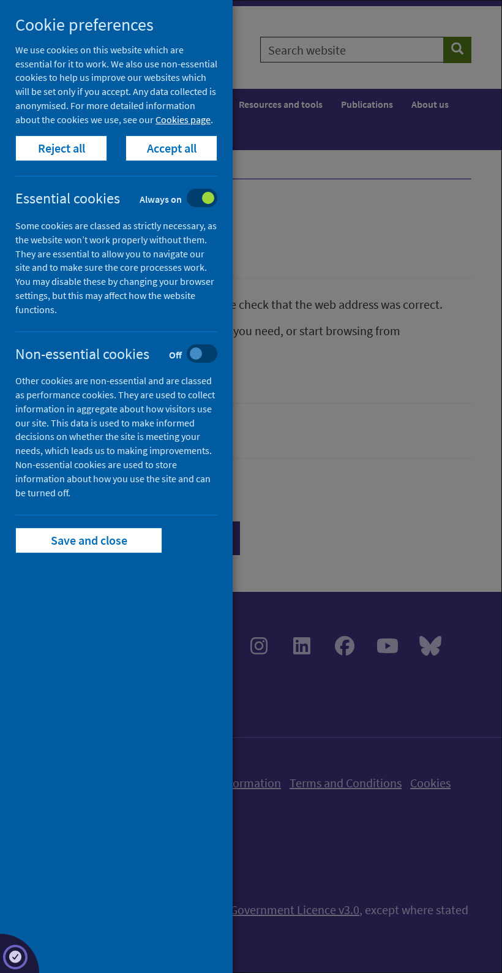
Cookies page (183, 119)
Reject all (61, 148)
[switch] (126, 199)
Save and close (89, 540)
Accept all (172, 148)
